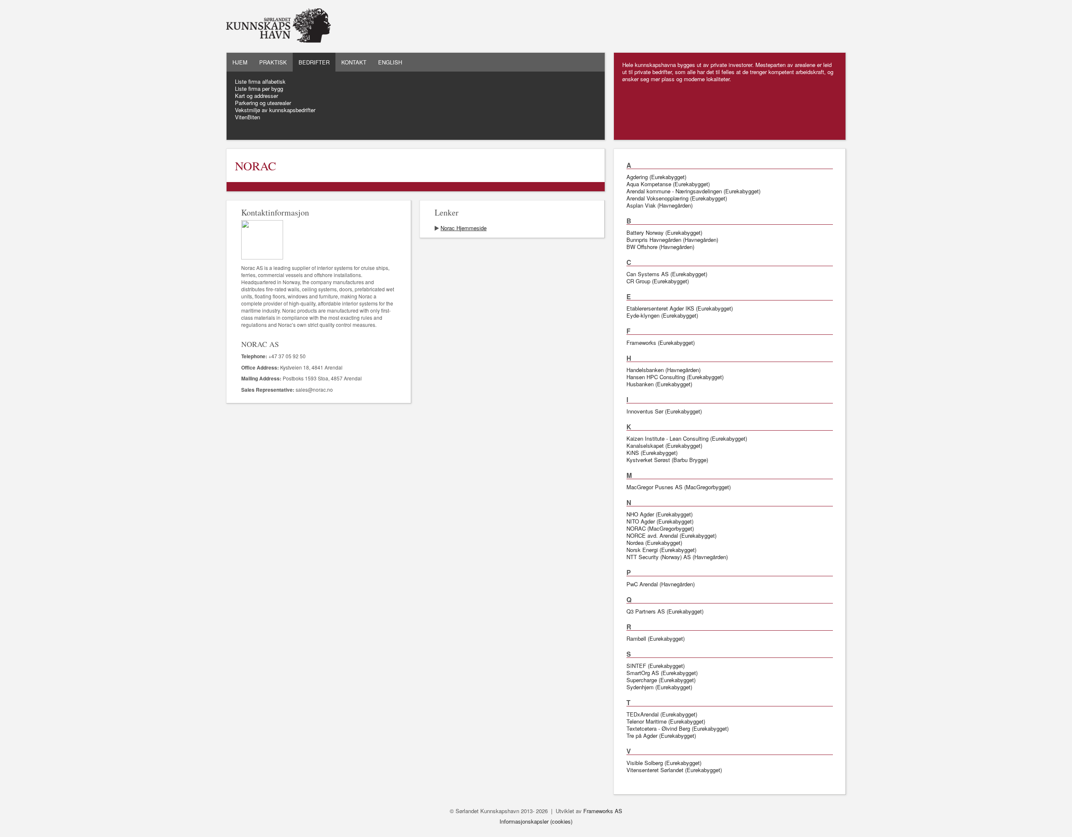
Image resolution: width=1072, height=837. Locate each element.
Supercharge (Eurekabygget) (661, 680)
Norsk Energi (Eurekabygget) (661, 550)
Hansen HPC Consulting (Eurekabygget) (675, 377)
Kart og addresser (256, 96)
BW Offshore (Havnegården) (660, 247)
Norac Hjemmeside (464, 228)
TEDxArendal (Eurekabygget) (661, 714)
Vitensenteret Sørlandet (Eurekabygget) (674, 770)
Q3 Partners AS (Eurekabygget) (665, 611)
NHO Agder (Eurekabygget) (659, 514)
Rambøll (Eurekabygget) (655, 638)
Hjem (239, 62)
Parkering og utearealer (263, 103)
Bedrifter (314, 62)
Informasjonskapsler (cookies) (536, 821)
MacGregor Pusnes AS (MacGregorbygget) (678, 487)
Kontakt (353, 62)
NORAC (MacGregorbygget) (660, 528)
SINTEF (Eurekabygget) (655, 666)
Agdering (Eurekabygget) (656, 177)
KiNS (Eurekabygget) (652, 453)
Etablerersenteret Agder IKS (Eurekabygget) (679, 308)
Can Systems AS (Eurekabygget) (666, 274)
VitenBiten (247, 117)
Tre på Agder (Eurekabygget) (661, 735)
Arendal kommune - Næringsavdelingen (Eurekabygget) (693, 191)
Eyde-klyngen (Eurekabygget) (662, 315)
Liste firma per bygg (259, 88)
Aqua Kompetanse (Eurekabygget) (668, 184)
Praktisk (273, 62)
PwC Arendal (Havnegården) (660, 584)
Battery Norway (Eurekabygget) (664, 232)
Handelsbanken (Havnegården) (663, 370)
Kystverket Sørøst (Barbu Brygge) (667, 460)
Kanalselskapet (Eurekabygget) (664, 445)
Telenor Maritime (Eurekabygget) (665, 721)
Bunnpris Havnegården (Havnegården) (672, 240)
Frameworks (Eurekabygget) (660, 343)
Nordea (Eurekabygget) (654, 543)
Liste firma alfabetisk (260, 81)
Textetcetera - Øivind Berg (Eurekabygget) (677, 728)
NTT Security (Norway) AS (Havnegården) (677, 557)
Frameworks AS (602, 811)
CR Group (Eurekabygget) (657, 281)
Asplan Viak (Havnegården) (659, 205)
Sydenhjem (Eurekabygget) (659, 687)
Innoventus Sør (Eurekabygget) (664, 411)
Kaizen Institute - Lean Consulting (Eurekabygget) (686, 438)
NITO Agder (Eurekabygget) (659, 521)
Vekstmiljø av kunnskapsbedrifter (275, 110)
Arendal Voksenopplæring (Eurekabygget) (676, 198)
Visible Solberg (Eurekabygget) (663, 763)
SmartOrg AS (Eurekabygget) (662, 673)
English (390, 62)
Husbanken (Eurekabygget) (659, 384)
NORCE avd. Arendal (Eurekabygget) (671, 535)
